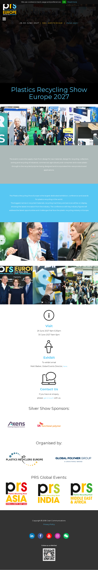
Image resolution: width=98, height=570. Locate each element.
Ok (64, 2)
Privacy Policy (49, 524)
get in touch (48, 398)
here (65, 366)
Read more (72, 2)
